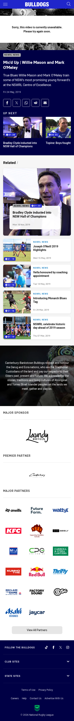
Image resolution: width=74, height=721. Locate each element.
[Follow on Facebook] (53, 647)
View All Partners (37, 630)
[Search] (69, 4)
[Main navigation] (5, 4)
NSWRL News (12, 55)
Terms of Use (28, 689)
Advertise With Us (54, 698)
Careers (15, 698)
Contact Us (35, 698)
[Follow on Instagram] (67, 647)
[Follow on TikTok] (46, 647)
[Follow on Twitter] (60, 647)
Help (24, 698)
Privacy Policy (45, 689)
